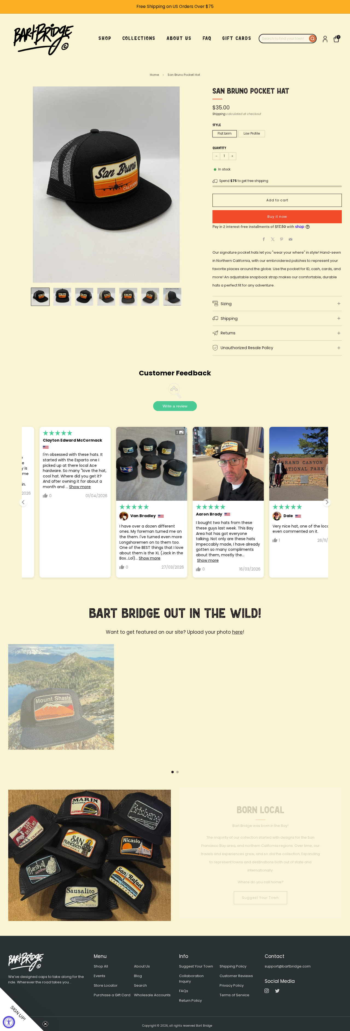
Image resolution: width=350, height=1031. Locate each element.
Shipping (218, 114)
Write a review (175, 406)
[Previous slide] (23, 502)
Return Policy (190, 1000)
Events (99, 975)
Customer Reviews (236, 975)
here (237, 632)
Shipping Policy (233, 966)
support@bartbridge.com (288, 966)
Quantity (219, 148)
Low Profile (252, 133)
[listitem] (175, 6)
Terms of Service (234, 995)
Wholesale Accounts (152, 995)
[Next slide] (327, 502)
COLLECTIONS (139, 38)
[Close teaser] (45, 1024)
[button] (22, 1009)
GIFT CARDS (237, 38)
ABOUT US (179, 38)
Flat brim (225, 133)
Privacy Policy (232, 985)
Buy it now (277, 216)
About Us (142, 966)
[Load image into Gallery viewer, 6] (150, 297)
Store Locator (106, 985)
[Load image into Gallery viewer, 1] (40, 297)
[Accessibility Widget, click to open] (9, 1022)
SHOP (104, 38)
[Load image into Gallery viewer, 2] (62, 297)
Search (140, 985)
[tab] (172, 772)
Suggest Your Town (260, 899)
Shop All (101, 966)
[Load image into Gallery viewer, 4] (106, 297)
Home (154, 75)
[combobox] (284, 38)
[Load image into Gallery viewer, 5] (128, 297)
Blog (138, 975)
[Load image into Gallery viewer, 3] (84, 297)
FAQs (183, 991)
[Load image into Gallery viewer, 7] (172, 297)
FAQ (207, 38)
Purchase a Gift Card (112, 995)
